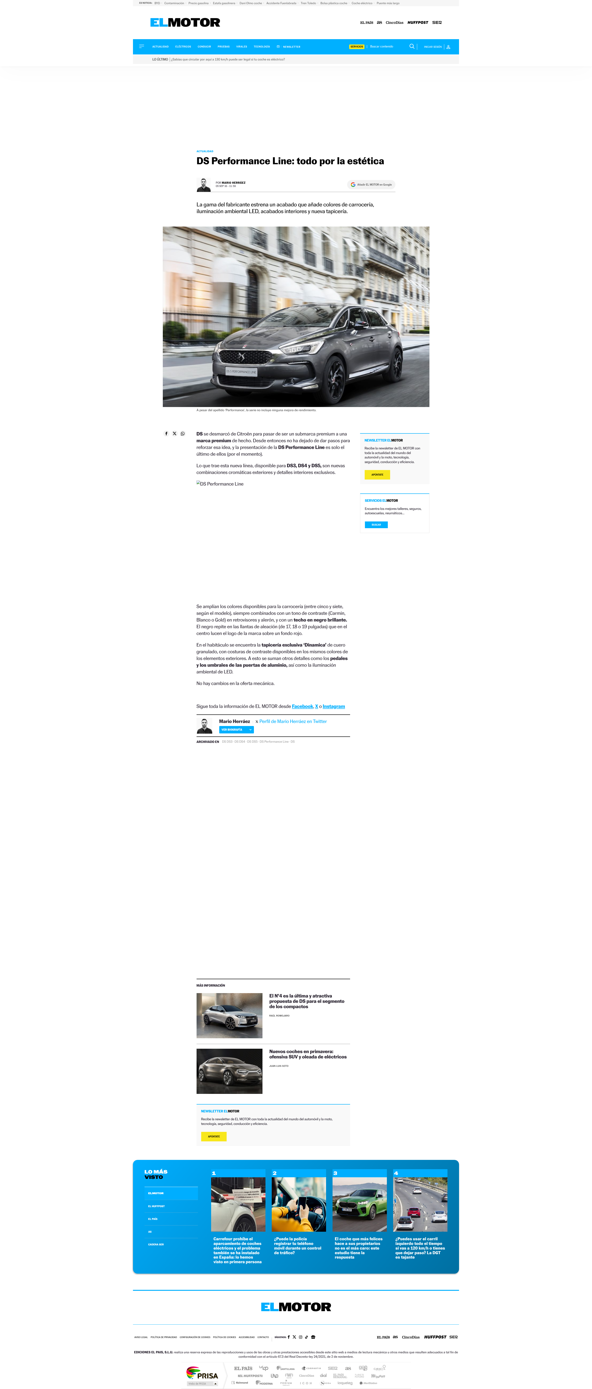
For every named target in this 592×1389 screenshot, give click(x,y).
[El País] (366, 22)
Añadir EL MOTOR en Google (374, 184)
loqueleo (345, 1383)
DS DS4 (239, 742)
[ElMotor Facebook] (289, 1337)
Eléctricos (183, 46)
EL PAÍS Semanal (340, 1376)
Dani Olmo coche (251, 3)
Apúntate (214, 1136)
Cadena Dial (323, 1376)
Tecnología (262, 46)
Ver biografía (232, 729)
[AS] (379, 22)
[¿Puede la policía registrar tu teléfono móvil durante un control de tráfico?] (299, 1230)
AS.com (346, 1369)
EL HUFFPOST (156, 1206)
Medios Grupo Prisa (202, 1383)
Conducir (204, 46)
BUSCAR (376, 524)
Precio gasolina (198, 3)
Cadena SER (331, 1369)
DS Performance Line (274, 742)
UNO (275, 1376)
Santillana (287, 1369)
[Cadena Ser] (437, 22)
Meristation (367, 1383)
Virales (241, 46)
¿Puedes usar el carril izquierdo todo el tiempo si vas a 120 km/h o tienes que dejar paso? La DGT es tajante (420, 1248)
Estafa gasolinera (224, 3)
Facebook (302, 706)
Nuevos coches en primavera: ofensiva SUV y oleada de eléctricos (308, 1054)
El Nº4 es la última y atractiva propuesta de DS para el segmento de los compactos (307, 1001)
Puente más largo (388, 3)
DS (293, 742)
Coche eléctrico (362, 3)
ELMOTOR (155, 1193)
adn (361, 1369)
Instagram (334, 706)
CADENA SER (156, 1244)
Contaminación (174, 3)
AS (149, 1231)
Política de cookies (224, 1337)
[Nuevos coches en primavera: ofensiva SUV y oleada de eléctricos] (229, 1071)
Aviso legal (141, 1337)
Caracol (378, 1369)
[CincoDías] (395, 22)
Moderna (263, 1383)
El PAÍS (243, 1369)
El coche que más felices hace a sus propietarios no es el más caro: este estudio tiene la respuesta (359, 1248)
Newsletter (291, 46)
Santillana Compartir (311, 1369)
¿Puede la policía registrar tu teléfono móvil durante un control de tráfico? (297, 1246)
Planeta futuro (357, 1376)
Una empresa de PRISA (202, 1372)
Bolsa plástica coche (334, 3)
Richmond (240, 1383)
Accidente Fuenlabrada (281, 3)
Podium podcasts (286, 1383)
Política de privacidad (164, 1337)
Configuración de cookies (195, 1337)
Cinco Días (306, 1376)
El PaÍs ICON (305, 1383)
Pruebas (224, 46)
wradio (288, 1376)
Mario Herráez (234, 182)
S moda (325, 1383)
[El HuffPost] (418, 22)
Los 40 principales (265, 1369)
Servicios (357, 46)
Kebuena (374, 1376)
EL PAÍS (152, 1219)
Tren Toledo (309, 3)
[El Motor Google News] (313, 1337)
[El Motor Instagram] (300, 1337)
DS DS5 (252, 742)
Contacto (263, 1337)
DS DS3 (227, 742)
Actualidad (160, 46)
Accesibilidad (247, 1337)
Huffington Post (249, 1376)
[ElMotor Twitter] (294, 1337)
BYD (157, 3)
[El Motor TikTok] (306, 1337)
